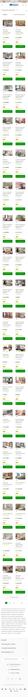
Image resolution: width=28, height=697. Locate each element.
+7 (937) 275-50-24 (14, 664)
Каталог (4, 640)
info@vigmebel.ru (15, 669)
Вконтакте (8, 679)
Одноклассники (16, 679)
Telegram (12, 679)
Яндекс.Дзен (20, 679)
